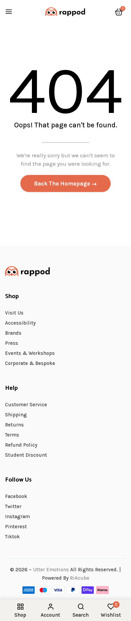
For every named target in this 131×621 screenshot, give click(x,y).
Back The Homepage (62, 183)
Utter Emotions (51, 570)
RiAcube (79, 578)
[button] (119, 12)
